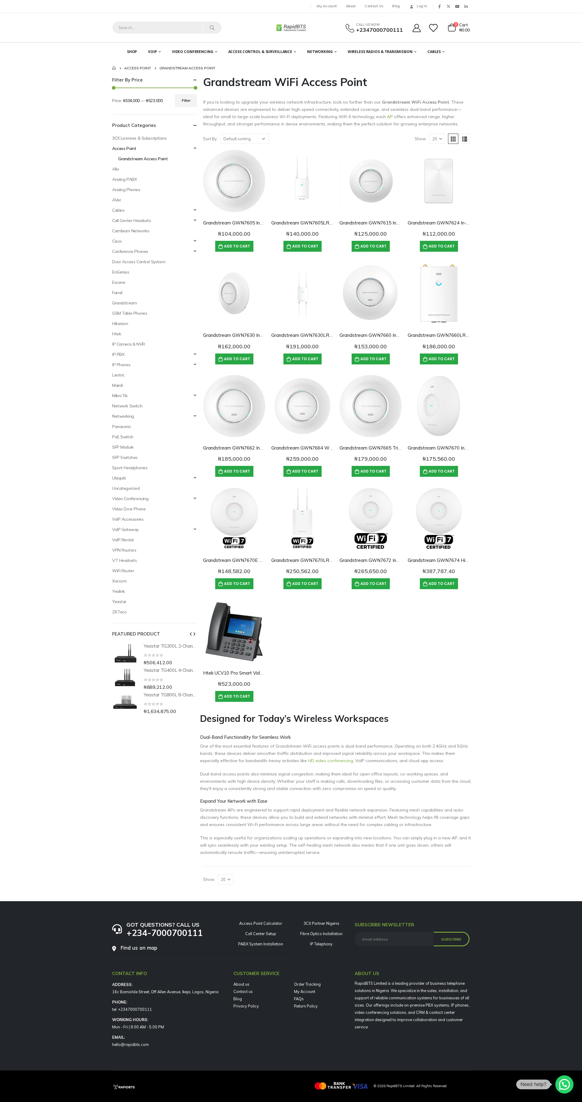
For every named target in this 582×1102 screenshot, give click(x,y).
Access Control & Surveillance (260, 51)
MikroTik (120, 395)
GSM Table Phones (129, 313)
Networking (320, 51)
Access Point (124, 148)
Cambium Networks (130, 231)
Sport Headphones (129, 467)
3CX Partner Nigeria (321, 923)
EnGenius (120, 272)
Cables (434, 51)
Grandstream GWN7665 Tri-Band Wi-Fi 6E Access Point (399, 448)
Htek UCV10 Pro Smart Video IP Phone (244, 673)
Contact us (243, 991)
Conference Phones (130, 251)
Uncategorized (126, 488)
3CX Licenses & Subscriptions (139, 138)
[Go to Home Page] (114, 68)
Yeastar (119, 601)
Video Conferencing (192, 51)
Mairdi (117, 385)
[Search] (212, 28)
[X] (448, 6)
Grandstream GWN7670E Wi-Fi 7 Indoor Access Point (260, 560)
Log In (422, 6)
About (351, 6)
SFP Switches (125, 457)
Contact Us (374, 6)
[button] (190, 633)
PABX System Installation (260, 943)
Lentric (118, 375)
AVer (116, 200)
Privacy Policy (246, 1006)
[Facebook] (439, 6)
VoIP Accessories (127, 519)
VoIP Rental (122, 540)
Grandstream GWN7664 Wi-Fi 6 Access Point (320, 448)
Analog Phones (126, 189)
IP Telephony (321, 943)
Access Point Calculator (260, 923)
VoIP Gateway (125, 529)
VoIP (152, 51)
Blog (396, 6)
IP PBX (118, 354)
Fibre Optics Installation (321, 933)
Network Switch (127, 406)
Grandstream (124, 303)
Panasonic (121, 426)
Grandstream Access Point (143, 158)
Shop (132, 51)
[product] (234, 181)
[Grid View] (453, 139)
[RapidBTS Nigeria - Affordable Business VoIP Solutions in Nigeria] (291, 28)
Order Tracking (307, 984)
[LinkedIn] (466, 6)
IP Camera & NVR (128, 344)
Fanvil (117, 292)
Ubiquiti (119, 478)
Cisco (117, 241)
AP (390, 116)
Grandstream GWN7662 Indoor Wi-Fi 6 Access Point (259, 448)
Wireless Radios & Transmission (380, 51)
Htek (116, 334)
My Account (327, 6)
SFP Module (123, 447)
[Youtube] (457, 6)
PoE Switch (122, 437)
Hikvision (120, 323)
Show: (420, 138)
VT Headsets (124, 560)
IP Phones (121, 364)
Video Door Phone (129, 509)
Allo (115, 169)
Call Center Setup (260, 933)
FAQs (299, 998)
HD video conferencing (330, 760)
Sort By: (210, 138)
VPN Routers (124, 550)
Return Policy (306, 1006)
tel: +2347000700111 (132, 1009)
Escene (118, 282)
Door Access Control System (138, 261)
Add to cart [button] (237, 246)
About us (241, 984)
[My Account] (416, 28)
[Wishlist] (433, 28)
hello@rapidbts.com (130, 1044)
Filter (186, 100)
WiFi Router (123, 570)
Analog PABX (124, 179)
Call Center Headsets (131, 220)
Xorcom (119, 581)
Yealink (118, 591)
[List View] (465, 139)
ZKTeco (119, 612)
